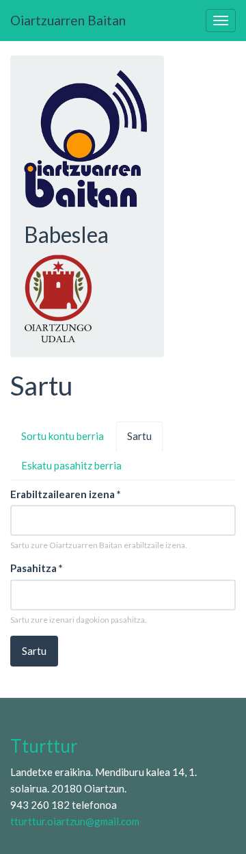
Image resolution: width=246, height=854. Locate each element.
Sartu (145, 440)
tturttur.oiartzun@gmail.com (74, 821)
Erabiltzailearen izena (65, 494)
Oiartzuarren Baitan (68, 20)
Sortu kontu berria (62, 436)
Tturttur (44, 746)
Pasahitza (36, 568)
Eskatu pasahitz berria (71, 465)
